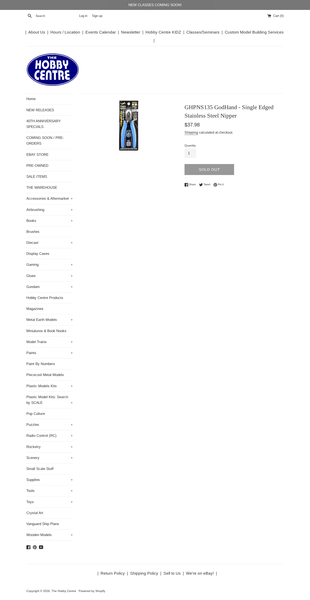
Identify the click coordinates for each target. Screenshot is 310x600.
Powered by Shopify (92, 591)
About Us (36, 32)
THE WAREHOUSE (41, 188)
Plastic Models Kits (49, 386)
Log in (83, 16)
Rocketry (49, 447)
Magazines (34, 309)
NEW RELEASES (40, 110)
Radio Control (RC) (49, 436)
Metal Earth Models (49, 320)
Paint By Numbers (40, 364)
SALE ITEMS (36, 177)
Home (31, 99)
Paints (49, 353)
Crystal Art (34, 513)
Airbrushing (49, 210)
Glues (49, 276)
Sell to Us (172, 573)
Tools (49, 491)
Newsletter (130, 32)
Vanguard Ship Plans (42, 524)
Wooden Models (49, 535)
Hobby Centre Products (44, 298)
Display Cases (37, 254)
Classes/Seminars (203, 32)
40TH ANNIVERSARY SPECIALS (43, 124)
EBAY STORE (37, 155)
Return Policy (113, 573)
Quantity (190, 145)
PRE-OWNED (37, 166)
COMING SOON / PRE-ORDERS (45, 140)
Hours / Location (65, 32)
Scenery (49, 458)
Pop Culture (35, 414)
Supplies (49, 480)
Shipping (191, 132)
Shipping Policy (144, 573)
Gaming (49, 265)
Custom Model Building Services (254, 32)
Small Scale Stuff (40, 469)
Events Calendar (100, 32)
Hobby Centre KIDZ (163, 32)
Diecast (49, 243)
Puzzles (49, 425)
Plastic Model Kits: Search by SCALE (49, 400)
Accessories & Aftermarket (49, 199)
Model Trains (49, 342)
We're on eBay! (200, 573)
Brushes (32, 232)
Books (49, 221)
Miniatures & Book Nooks (46, 331)
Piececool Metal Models (45, 375)
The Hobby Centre (64, 591)
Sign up (97, 16)
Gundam (49, 287)
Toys (49, 502)
